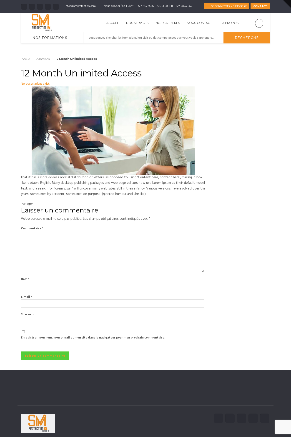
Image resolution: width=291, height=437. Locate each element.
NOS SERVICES (137, 23)
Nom (25, 279)
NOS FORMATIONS (50, 38)
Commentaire (32, 228)
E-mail (26, 297)
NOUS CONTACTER (201, 23)
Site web (27, 314)
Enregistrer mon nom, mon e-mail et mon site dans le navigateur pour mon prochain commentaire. (93, 337)
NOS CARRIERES (168, 23)
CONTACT (260, 6)
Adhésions (43, 59)
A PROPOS (230, 23)
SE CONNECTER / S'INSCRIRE (229, 6)
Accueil (112, 23)
